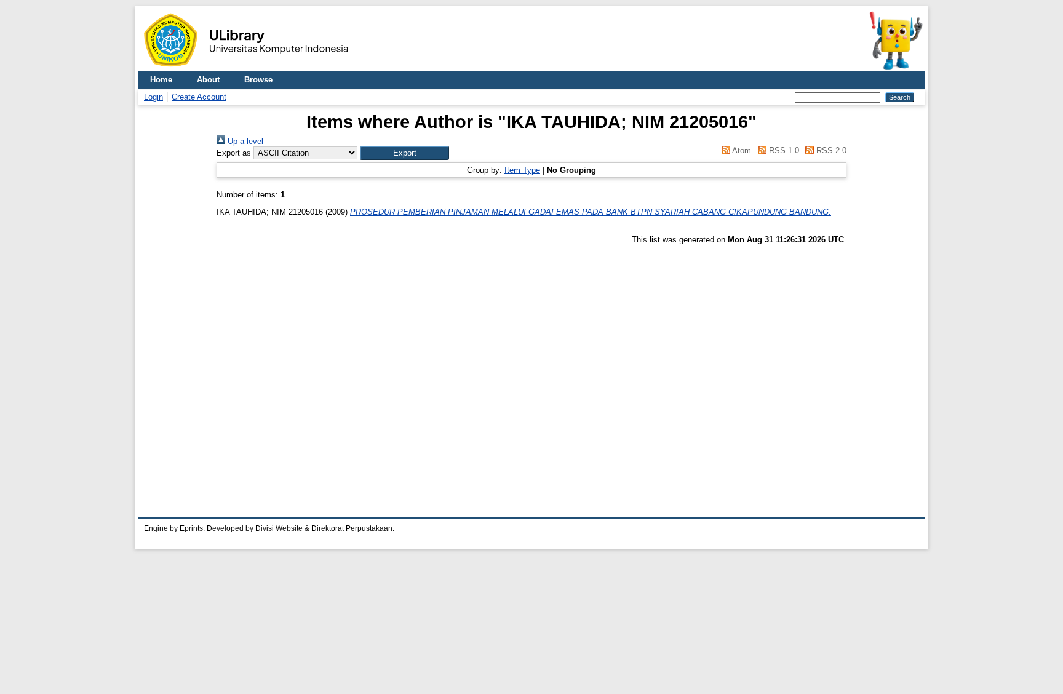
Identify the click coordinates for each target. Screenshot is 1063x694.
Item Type (522, 170)
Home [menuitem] (161, 79)
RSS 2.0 (830, 150)
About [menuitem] (208, 79)
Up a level (244, 141)
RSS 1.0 (782, 150)
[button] (404, 153)
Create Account (199, 97)
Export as (234, 153)
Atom (740, 150)
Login (153, 97)
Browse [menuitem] (258, 79)
